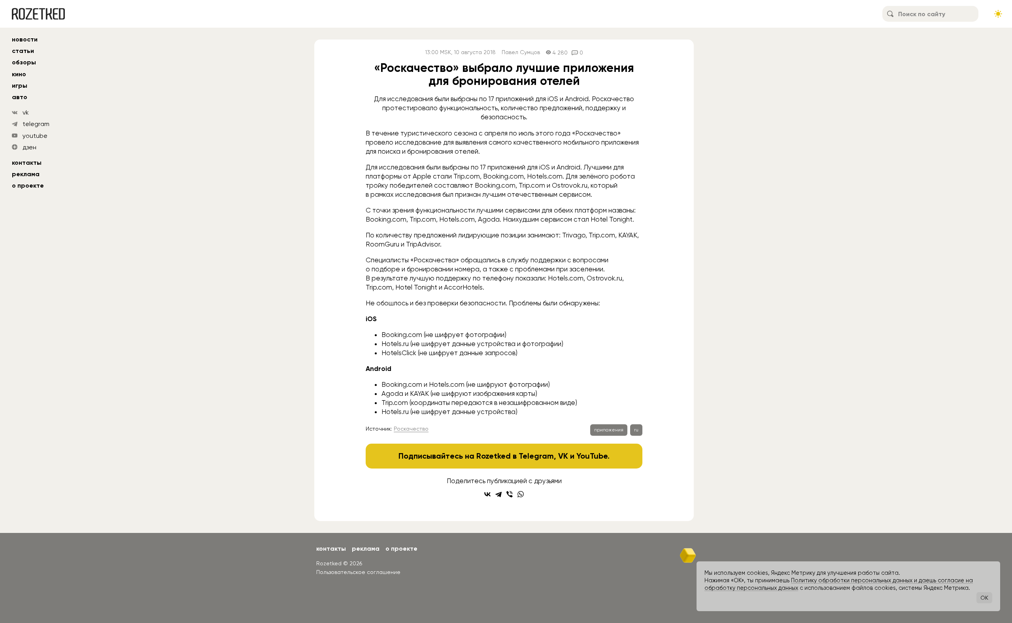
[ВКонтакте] (487, 494)
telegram (36, 124)
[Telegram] (498, 494)
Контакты (27, 162)
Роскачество (411, 428)
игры (19, 85)
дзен (29, 147)
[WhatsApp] (520, 494)
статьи (23, 51)
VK (563, 456)
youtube (35, 135)
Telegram (536, 456)
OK (984, 598)
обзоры (24, 62)
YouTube (592, 456)
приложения (608, 430)
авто (19, 97)
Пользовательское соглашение (358, 572)
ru (636, 430)
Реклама (26, 174)
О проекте (28, 185)
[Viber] (509, 494)
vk (26, 112)
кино (19, 74)
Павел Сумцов (521, 52)
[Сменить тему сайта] (998, 14)
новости (25, 39)
